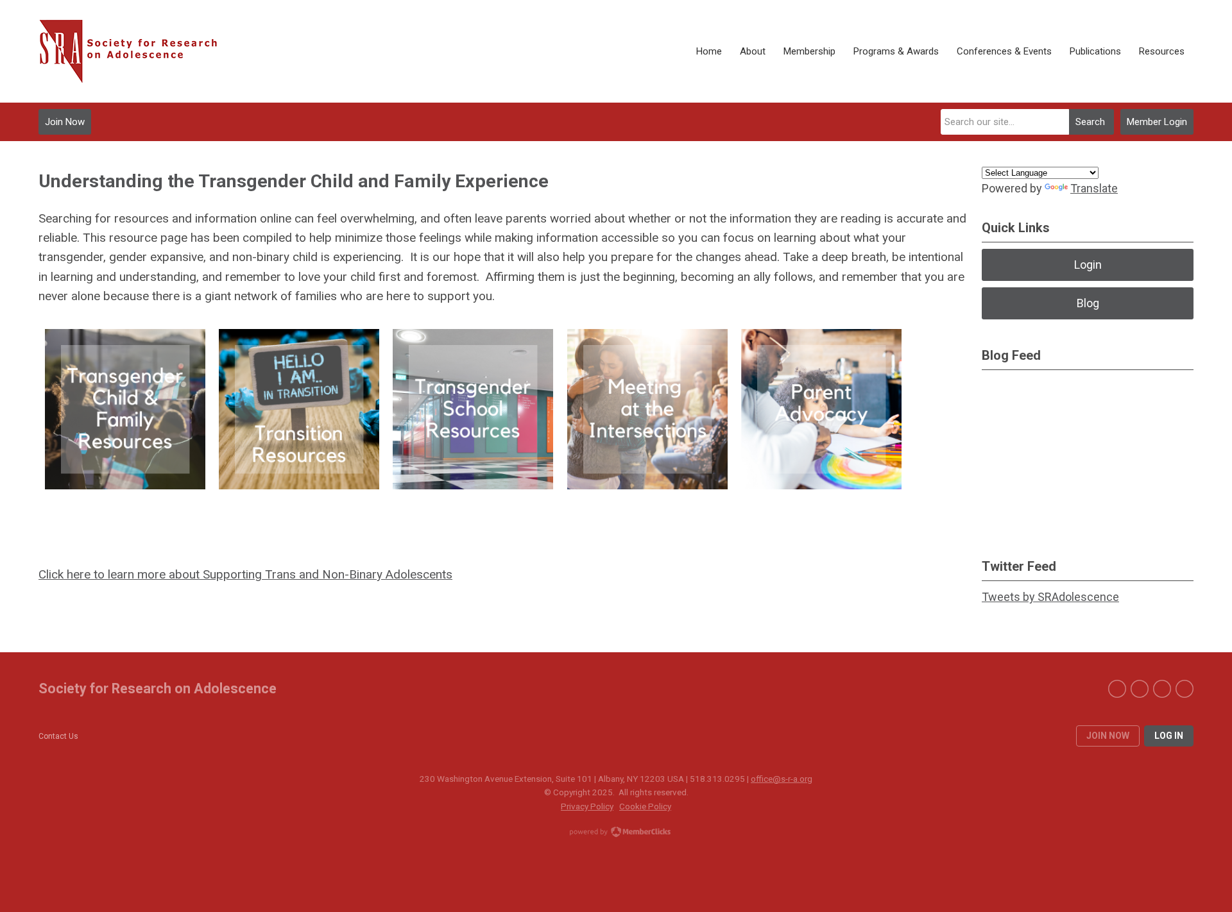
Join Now (65, 122)
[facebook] (1117, 689)
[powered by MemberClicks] (616, 833)
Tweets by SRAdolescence (1050, 597)
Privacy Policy (587, 806)
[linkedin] (1162, 689)
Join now (1107, 735)
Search (1090, 122)
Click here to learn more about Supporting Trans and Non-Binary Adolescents (245, 574)
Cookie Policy (645, 806)
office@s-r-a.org (781, 778)
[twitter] (1140, 689)
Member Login (1157, 122)
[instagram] (1185, 689)
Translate (1094, 188)
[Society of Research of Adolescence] (134, 51)
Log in (1168, 735)
